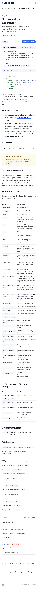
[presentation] (15, 42)
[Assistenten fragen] (34, 47)
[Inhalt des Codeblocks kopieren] (31, 47)
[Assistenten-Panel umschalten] (33, 3)
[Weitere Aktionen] (36, 3)
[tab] (4, 70)
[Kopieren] (20, 42)
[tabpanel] (19, 81)
